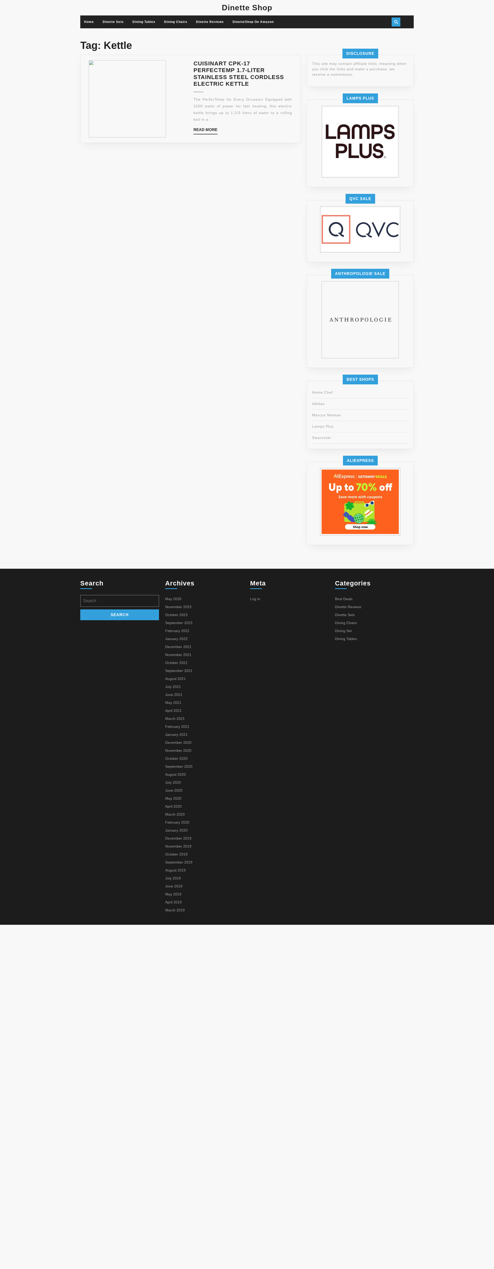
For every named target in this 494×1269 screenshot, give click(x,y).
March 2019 (175, 910)
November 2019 (178, 846)
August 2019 (175, 870)
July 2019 (173, 878)
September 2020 (178, 766)
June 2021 (173, 695)
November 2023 (178, 607)
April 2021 (173, 711)
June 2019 (173, 886)
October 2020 (176, 758)
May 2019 (173, 894)
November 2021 (178, 655)
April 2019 (173, 902)
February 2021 (177, 726)
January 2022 (176, 639)
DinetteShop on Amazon (253, 22)
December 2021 (178, 647)
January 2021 (176, 734)
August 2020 (175, 774)
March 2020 (175, 814)
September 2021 (178, 671)
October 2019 (176, 854)
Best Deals (343, 599)
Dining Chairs (175, 22)
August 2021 (175, 679)
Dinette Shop (247, 7)
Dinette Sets (113, 22)
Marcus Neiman (326, 415)
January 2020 (176, 830)
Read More (205, 131)
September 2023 (178, 623)
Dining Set (343, 631)
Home (89, 22)
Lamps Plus (323, 426)
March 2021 (175, 718)
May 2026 (173, 599)
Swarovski (321, 438)
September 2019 (178, 862)
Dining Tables (144, 22)
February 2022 (177, 631)
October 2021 (176, 663)
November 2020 (178, 750)
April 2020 (173, 806)
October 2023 (176, 615)
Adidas (318, 404)
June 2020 (173, 790)
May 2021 (173, 703)
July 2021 (173, 687)
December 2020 (178, 742)
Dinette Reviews (210, 22)
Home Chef (322, 392)
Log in (255, 599)
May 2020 (173, 798)
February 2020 (177, 822)
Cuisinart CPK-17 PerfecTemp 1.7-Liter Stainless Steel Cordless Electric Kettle (238, 73)
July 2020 (173, 782)
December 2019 (178, 838)
